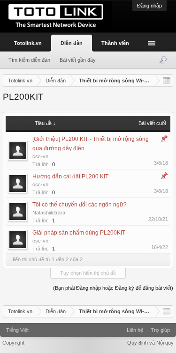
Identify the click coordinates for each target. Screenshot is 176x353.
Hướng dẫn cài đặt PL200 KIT (70, 176)
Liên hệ (135, 330)
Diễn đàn (72, 43)
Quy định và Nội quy (150, 343)
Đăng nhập (149, 5)
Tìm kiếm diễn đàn (29, 60)
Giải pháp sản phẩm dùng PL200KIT (78, 232)
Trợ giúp (160, 330)
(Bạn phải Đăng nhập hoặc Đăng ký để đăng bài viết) (113, 288)
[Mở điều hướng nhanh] (166, 80)
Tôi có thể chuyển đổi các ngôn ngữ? (79, 204)
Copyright (13, 343)
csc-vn (40, 156)
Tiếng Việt (17, 330)
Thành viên (115, 43)
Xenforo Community (88, 327)
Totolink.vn (28, 43)
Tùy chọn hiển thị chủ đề (88, 273)
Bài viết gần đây (78, 60)
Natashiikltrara (48, 212)
